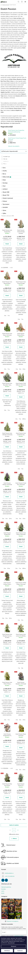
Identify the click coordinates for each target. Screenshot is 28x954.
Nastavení (13, 946)
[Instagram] (6, 880)
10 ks (24, 369)
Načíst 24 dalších (14, 825)
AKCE (2, 891)
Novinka (5, 161)
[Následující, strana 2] (14, 830)
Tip (4, 163)
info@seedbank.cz (9, 873)
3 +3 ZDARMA (4, 768)
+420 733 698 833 (9, 876)
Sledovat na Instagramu (12, 921)
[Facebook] (2, 880)
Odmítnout (7, 950)
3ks (22, 668)
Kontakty (3, 889)
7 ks (9, 315)
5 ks (20, 369)
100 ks (24, 419)
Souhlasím (20, 950)
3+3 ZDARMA (4, 267)
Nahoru (15, 838)
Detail (7, 244)
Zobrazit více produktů (13, 146)
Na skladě (6, 156)
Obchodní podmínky (6, 887)
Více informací (11, 943)
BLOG (2, 893)
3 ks (5, 315)
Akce (5, 159)
